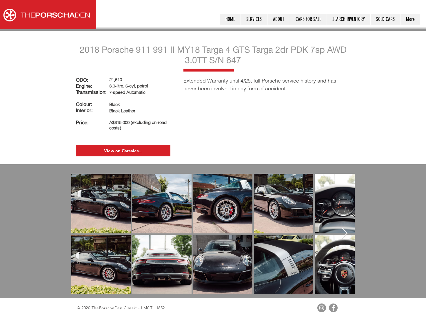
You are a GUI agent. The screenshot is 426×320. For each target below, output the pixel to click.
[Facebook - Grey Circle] (333, 307)
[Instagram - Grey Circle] (321, 307)
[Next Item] (344, 233)
